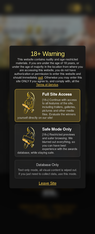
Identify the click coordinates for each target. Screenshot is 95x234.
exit (40, 77)
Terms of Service (47, 84)
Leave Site (47, 183)
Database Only (47, 169)
